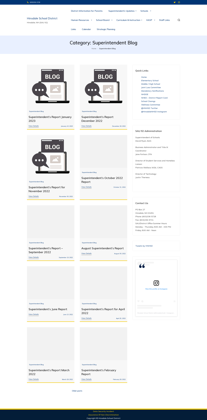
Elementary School (150, 80)
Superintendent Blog (36, 111)
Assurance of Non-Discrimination (103, 415)
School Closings (148, 101)
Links (73, 29)
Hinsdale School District (42, 18)
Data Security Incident (103, 411)
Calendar (86, 29)
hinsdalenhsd (160, 313)
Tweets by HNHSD (144, 246)
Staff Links (164, 20)
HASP (149, 20)
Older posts (77, 391)
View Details (34, 126)
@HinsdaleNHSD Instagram (154, 111)
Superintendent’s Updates (121, 11)
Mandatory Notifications (152, 91)
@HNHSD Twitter (149, 108)
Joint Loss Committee (151, 87)
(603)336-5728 (35, 2)
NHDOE (144, 94)
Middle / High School (150, 84)
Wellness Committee (150, 104)
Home (144, 77)
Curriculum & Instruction (128, 20)
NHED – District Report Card (154, 98)
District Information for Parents (87, 11)
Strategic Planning (106, 29)
